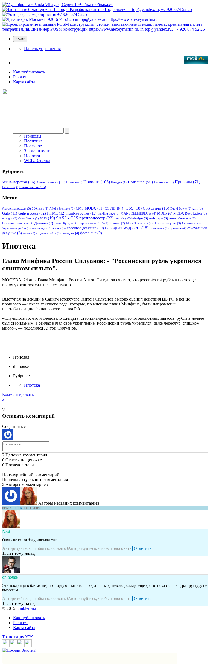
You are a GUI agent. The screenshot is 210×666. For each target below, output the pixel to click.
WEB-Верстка (37, 160)
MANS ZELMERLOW (138, 213)
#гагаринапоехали (16, 208)
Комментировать (18, 394)
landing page (108, 213)
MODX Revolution (190, 213)
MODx (164, 213)
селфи (29, 233)
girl (197, 208)
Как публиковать (29, 72)
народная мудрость (126, 227)
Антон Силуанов (182, 218)
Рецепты (10, 187)
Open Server (28, 218)
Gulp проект (32, 213)
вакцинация (41, 228)
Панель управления (42, 48)
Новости (32, 155)
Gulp (9, 213)
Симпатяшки (32, 187)
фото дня (70, 233)
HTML (56, 213)
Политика (33, 141)
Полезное (33, 146)
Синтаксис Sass (194, 223)
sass (47, 218)
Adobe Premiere (62, 208)
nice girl (9, 218)
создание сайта (48, 233)
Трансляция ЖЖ (17, 636)
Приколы (32, 136)
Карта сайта (24, 81)
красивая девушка (85, 228)
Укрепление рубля (16, 228)
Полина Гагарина (167, 223)
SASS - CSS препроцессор (84, 218)
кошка (59, 228)
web (120, 218)
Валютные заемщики (17, 223)
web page (158, 218)
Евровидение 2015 (93, 223)
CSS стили (156, 208)
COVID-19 (114, 208)
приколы (178, 228)
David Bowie (180, 208)
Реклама (20, 77)
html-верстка (81, 213)
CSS (134, 208)
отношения (159, 228)
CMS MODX (90, 208)
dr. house (10, 577)
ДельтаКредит (65, 223)
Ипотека (74, 182)
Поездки (119, 182)
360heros (40, 208)
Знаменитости (37, 150)
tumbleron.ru (27, 608)
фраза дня (91, 233)
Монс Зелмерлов (139, 223)
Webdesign (137, 218)
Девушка (43, 223)
